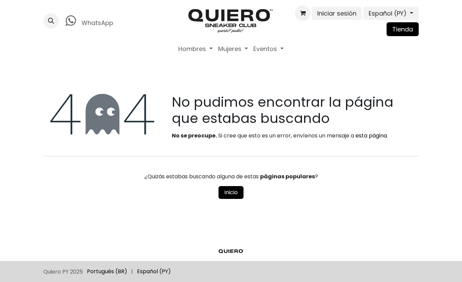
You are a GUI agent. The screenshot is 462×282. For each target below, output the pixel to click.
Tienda (402, 29)
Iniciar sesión (336, 13)
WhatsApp (96, 23)
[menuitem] (195, 49)
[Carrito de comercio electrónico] (302, 13)
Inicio (231, 192)
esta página (371, 135)
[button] (51, 21)
